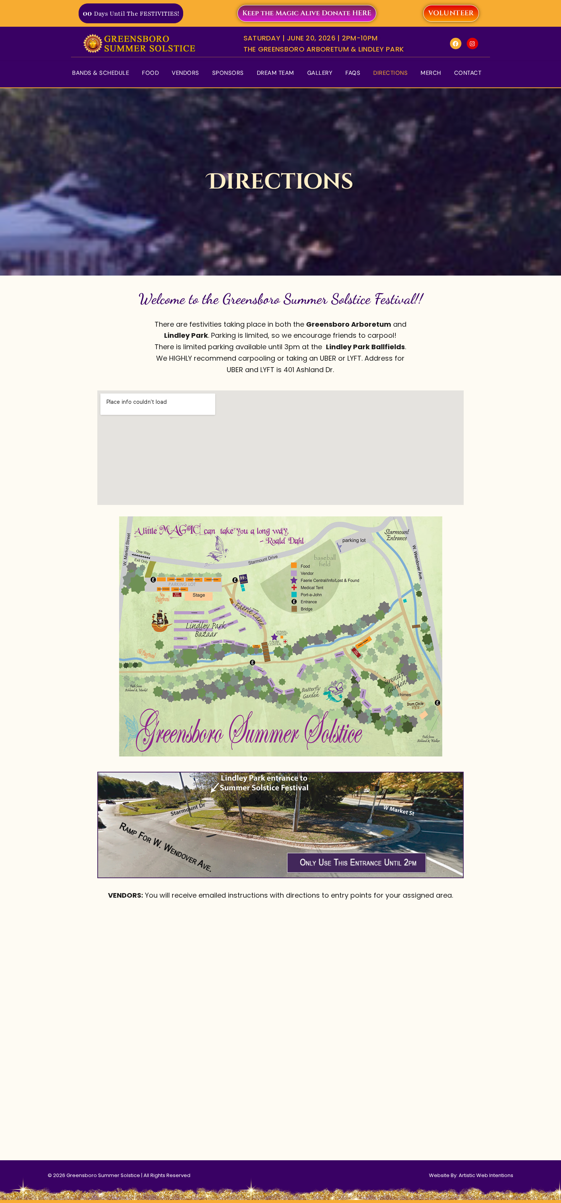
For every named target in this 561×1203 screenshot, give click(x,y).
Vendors (185, 73)
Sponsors (228, 73)
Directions (390, 73)
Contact (468, 73)
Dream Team (275, 73)
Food (150, 73)
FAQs (352, 73)
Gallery (320, 73)
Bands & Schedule (100, 73)
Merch (431, 73)
